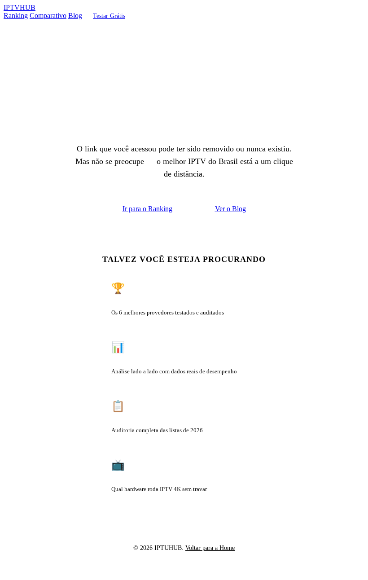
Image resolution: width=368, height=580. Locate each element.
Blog (75, 15)
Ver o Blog (230, 209)
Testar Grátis (109, 15)
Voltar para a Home (210, 547)
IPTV (19, 7)
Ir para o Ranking (147, 209)
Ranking (16, 15)
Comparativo (48, 15)
